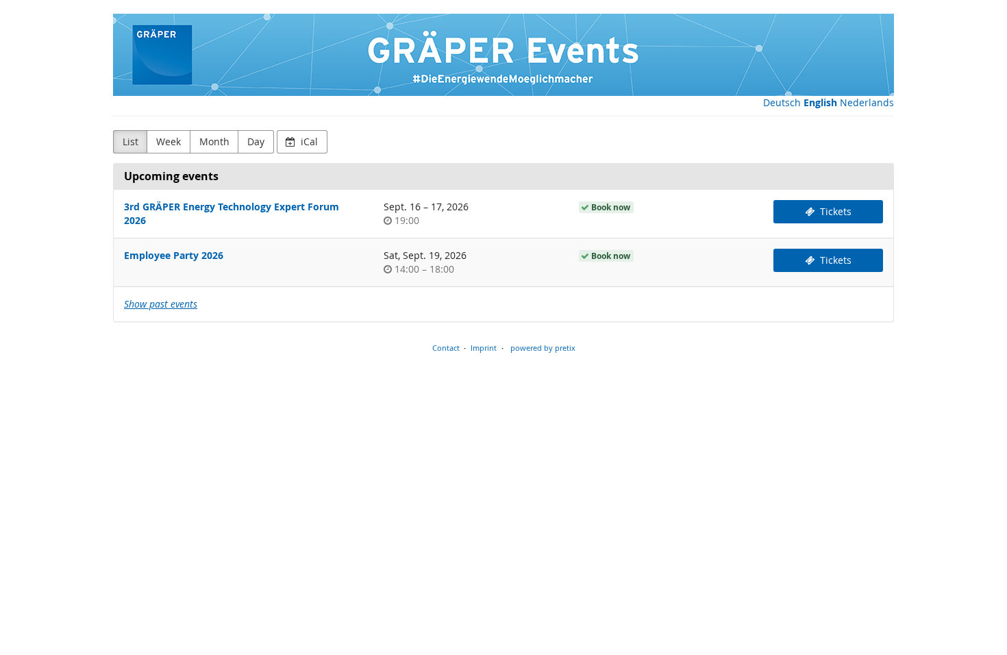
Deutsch (782, 102)
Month (214, 141)
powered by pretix (542, 348)
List (130, 141)
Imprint (484, 348)
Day (255, 141)
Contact (446, 348)
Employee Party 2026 (173, 255)
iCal (308, 141)
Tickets (834, 211)
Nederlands (867, 102)
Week (168, 141)
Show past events (160, 303)
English (820, 102)
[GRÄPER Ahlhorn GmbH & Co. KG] (503, 55)
